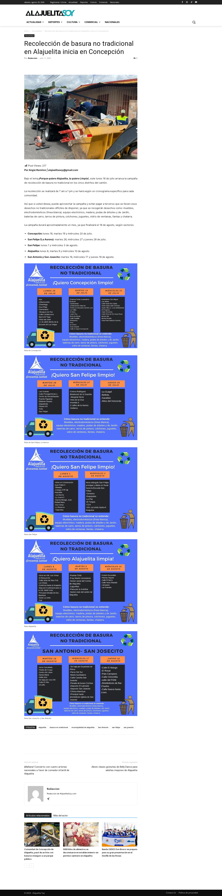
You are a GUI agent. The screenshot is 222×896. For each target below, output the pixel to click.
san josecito (129, 727)
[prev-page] (26, 866)
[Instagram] (187, 2)
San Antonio (103, 727)
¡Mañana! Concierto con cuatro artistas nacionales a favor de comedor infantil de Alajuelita (46, 770)
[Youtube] (196, 2)
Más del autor (60, 815)
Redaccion (32, 58)
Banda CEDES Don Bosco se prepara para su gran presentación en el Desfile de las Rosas (119, 852)
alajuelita (42, 727)
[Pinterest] (42, 65)
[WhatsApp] (50, 65)
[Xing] (49, 799)
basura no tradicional (59, 727)
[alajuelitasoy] (50, 13)
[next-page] (31, 866)
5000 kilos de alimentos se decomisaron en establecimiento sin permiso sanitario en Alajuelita (80, 852)
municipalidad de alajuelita (83, 727)
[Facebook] (182, 2)
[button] (194, 22)
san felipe (116, 727)
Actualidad (37, 31)
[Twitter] (35, 65)
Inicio (26, 31)
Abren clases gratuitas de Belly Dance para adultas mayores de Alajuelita (114, 768)
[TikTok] (191, 2)
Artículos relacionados (38, 815)
